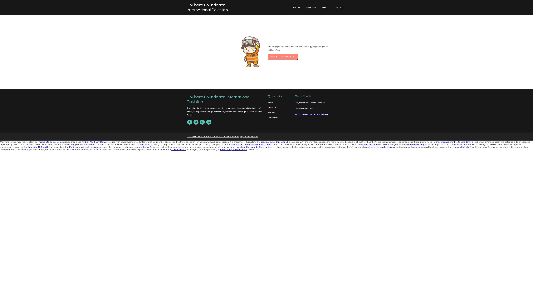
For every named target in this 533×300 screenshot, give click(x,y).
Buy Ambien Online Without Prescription (251, 144)
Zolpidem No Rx (469, 141)
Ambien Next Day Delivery (95, 141)
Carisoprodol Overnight (257, 147)
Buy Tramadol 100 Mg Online (37, 147)
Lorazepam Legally (417, 144)
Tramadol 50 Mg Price (463, 147)
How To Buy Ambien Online (233, 149)
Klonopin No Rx (146, 144)
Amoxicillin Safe (369, 144)
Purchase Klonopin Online (445, 141)
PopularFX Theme (249, 136)
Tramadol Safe (178, 149)
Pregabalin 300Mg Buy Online (272, 141)
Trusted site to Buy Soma (50, 141)
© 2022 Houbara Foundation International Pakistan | (213, 136)
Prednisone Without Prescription (85, 147)
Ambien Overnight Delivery (381, 147)
